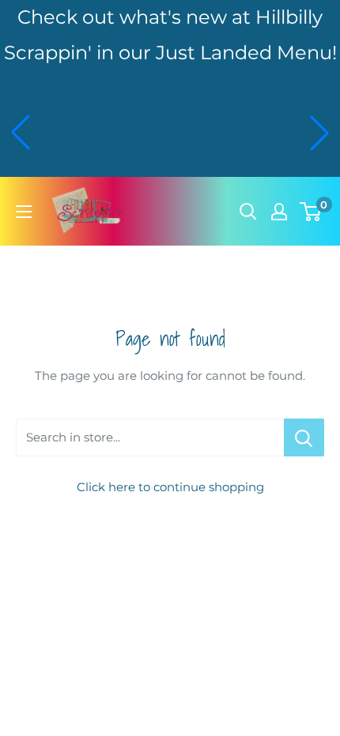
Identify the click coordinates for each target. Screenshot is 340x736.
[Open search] (248, 211)
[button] (20, 132)
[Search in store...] (304, 437)
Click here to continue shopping (170, 486)
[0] (311, 211)
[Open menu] (24, 211)
